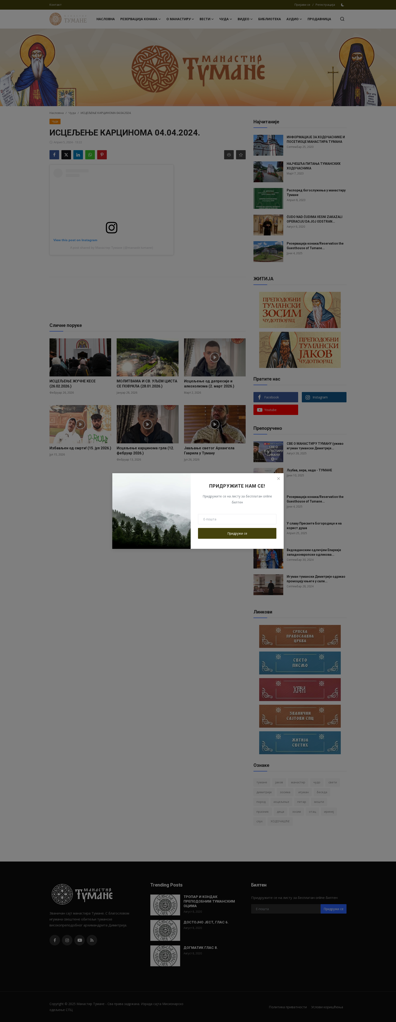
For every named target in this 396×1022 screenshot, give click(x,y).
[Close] (278, 478)
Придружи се (237, 533)
